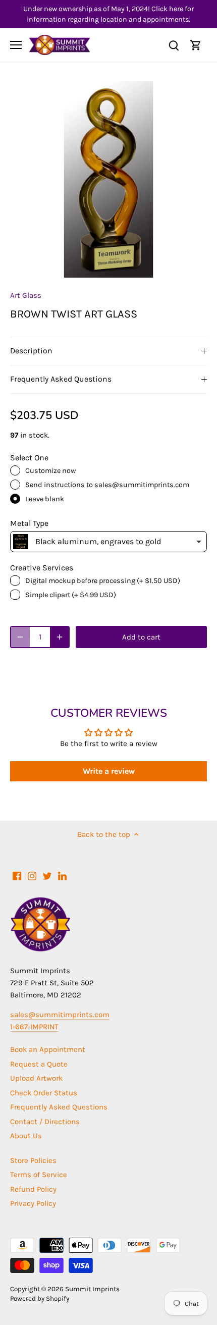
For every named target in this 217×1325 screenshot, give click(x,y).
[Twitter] (47, 875)
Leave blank (44, 499)
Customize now (50, 470)
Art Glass (25, 295)
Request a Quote (39, 1064)
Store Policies (33, 1160)
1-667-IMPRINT (34, 1026)
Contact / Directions (45, 1121)
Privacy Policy (33, 1203)
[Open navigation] (16, 45)
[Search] (173, 45)
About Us (26, 1135)
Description (31, 350)
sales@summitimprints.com (60, 1014)
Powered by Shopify (39, 1298)
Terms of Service (38, 1174)
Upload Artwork (36, 1078)
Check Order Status (43, 1092)
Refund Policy (33, 1189)
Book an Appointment (47, 1049)
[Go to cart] (196, 45)
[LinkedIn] (62, 875)
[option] (108, 179)
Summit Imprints (92, 1289)
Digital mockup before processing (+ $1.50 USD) (102, 580)
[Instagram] (32, 875)
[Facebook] (17, 875)
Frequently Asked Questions (61, 379)
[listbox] (108, 541)
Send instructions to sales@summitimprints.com (107, 485)
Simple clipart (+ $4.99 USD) (70, 595)
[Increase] (59, 637)
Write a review (109, 771)
